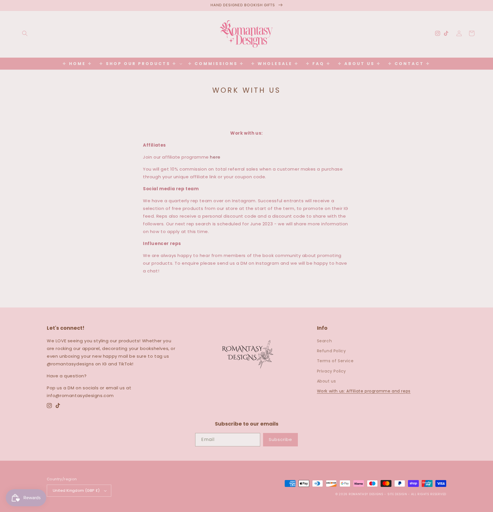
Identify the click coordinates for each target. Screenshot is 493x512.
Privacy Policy (331, 371)
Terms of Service (335, 361)
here (215, 157)
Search (324, 341)
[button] (25, 33)
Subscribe (280, 439)
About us (326, 381)
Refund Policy (331, 351)
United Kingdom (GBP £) (76, 490)
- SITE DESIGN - (397, 494)
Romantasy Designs (367, 494)
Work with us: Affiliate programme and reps (364, 391)
